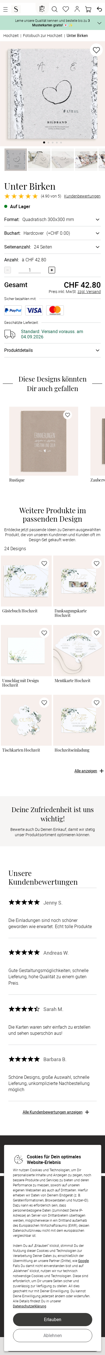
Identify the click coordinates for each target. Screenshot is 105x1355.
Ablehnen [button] (52, 1335)
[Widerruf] (99, 9)
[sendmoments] (16, 9)
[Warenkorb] (88, 9)
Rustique (17, 480)
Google (83, 1260)
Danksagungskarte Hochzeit (71, 613)
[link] (43, 440)
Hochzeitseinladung (72, 750)
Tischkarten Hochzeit (21, 750)
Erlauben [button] (52, 1319)
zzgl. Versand (89, 291)
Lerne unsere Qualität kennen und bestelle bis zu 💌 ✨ (52, 22)
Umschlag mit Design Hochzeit (20, 682)
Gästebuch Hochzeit (20, 611)
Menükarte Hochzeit (72, 680)
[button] (77, 9)
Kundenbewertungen (82, 196)
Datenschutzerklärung (29, 1306)
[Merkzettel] (66, 9)
